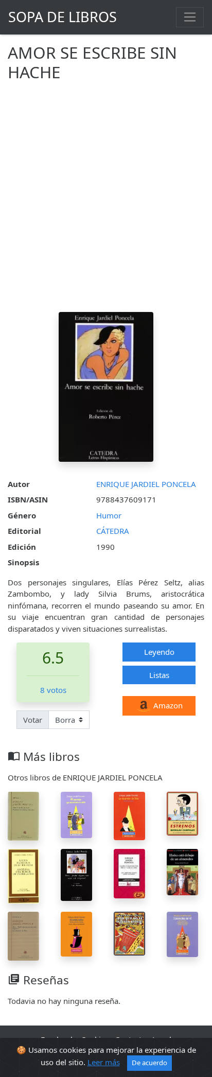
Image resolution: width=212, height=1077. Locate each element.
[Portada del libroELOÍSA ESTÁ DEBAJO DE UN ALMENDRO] (182, 871)
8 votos (53, 690)
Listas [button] (159, 675)
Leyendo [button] (159, 652)
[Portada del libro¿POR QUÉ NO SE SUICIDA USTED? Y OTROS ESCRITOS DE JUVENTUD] (129, 932)
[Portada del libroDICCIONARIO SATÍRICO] (76, 933)
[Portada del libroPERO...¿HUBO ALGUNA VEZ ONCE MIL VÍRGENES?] (76, 874)
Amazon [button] (167, 705)
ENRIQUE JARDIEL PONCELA (146, 484)
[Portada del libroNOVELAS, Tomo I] (23, 815)
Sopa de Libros (62, 16)
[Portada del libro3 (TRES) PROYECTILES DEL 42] (182, 933)
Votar (32, 720)
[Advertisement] (106, 201)
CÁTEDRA (112, 531)
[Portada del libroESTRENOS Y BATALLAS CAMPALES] (182, 813)
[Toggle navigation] (190, 17)
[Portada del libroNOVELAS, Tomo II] (23, 935)
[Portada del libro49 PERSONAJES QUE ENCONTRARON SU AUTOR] (76, 814)
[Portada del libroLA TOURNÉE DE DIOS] (129, 815)
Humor (108, 515)
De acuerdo (149, 1062)
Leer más (103, 1062)
